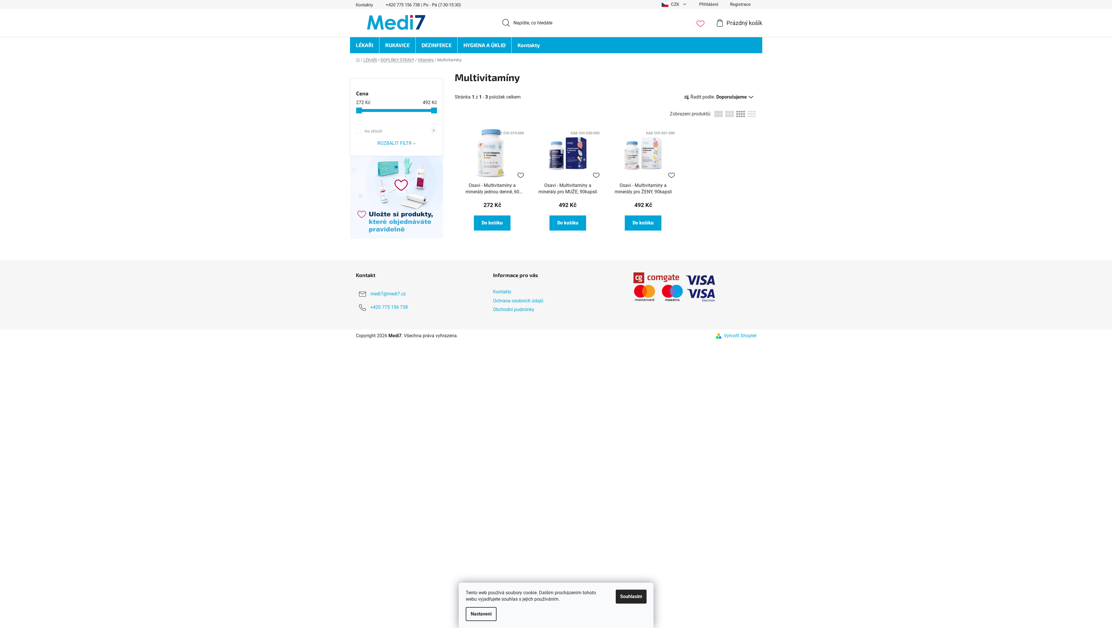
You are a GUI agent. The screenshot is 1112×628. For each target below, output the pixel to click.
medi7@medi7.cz (388, 294)
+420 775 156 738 (389, 307)
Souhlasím (631, 596)
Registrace (740, 4)
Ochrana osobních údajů (518, 301)
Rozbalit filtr (394, 143)
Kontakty (364, 5)
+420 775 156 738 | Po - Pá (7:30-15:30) (423, 5)
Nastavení (481, 614)
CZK (675, 4)
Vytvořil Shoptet (740, 335)
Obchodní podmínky (513, 309)
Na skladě (400, 131)
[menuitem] (364, 45)
